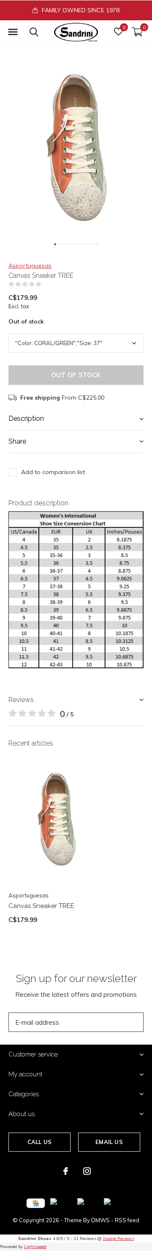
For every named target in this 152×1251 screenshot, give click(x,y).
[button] (12, 32)
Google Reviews (118, 1238)
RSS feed (127, 1220)
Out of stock (75, 375)
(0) (46, 284)
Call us (39, 1142)
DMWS (100, 1220)
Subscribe (118, 1022)
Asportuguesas (30, 265)
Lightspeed (35, 1246)
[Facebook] (65, 1171)
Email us (108, 1142)
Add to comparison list (53, 472)
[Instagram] (87, 1171)
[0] (137, 31)
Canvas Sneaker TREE (41, 906)
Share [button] (17, 441)
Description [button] (26, 418)
